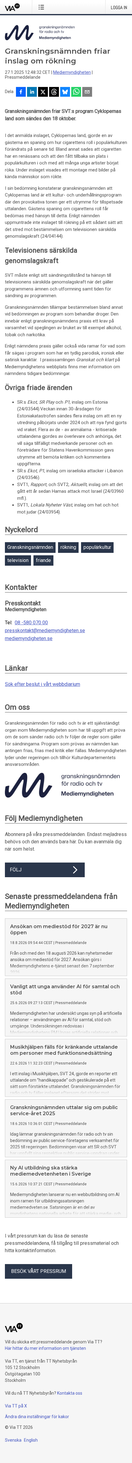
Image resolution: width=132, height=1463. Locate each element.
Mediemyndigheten (72, 72)
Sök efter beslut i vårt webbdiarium (42, 684)
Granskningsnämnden (30, 547)
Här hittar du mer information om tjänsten (45, 1348)
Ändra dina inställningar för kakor (37, 1416)
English (31, 1440)
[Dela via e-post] (87, 92)
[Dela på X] (43, 92)
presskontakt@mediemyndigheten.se (45, 630)
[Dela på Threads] (54, 92)
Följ (15, 870)
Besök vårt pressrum (38, 1271)
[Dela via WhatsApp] (76, 92)
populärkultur (97, 547)
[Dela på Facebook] (21, 92)
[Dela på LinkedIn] (32, 92)
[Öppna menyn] (42, 7)
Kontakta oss (69, 1393)
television (18, 560)
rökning (68, 547)
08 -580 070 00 (31, 622)
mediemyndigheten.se (28, 638)
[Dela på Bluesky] (65, 92)
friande (43, 560)
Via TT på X (16, 1406)
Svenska (13, 1440)
